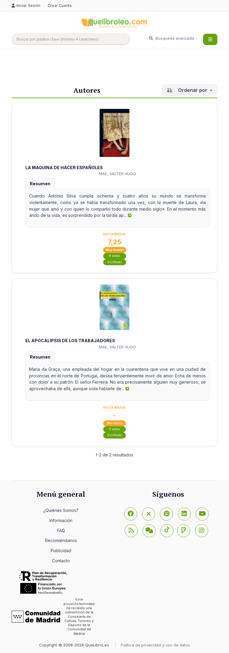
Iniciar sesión (28, 5)
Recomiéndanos (61, 540)
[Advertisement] (120, 67)
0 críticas (114, 262)
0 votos (114, 429)
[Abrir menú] (210, 39)
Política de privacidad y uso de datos (155, 645)
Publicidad (61, 550)
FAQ (61, 530)
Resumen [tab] (40, 183)
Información (60, 520)
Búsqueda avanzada (174, 38)
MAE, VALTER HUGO (117, 173)
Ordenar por (192, 90)
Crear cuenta (60, 5)
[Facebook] (130, 514)
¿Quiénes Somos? (60, 510)
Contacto (61, 560)
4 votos (114, 256)
